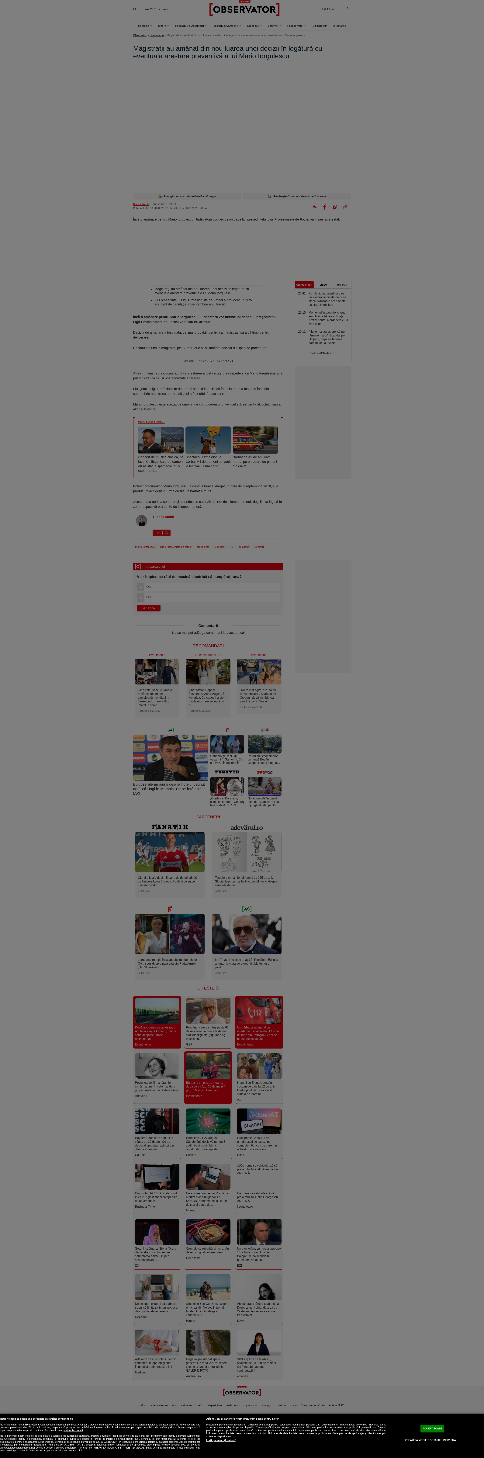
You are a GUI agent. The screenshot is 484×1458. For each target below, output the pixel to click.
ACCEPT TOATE (432, 1428)
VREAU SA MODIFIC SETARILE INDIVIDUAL (431, 1440)
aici (44, 1444)
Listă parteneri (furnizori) (221, 1440)
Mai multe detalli (73, 1430)
